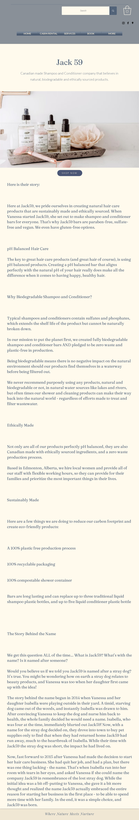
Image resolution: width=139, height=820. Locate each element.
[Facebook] (128, 23)
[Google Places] (132, 23)
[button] (127, 10)
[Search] (113, 11)
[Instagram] (123, 23)
